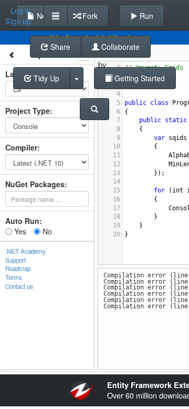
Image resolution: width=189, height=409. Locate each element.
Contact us (19, 286)
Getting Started (138, 78)
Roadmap (17, 268)
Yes (19, 231)
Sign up (18, 21)
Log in (20, 10)
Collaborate (119, 46)
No (46, 231)
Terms (13, 277)
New (43, 15)
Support (15, 260)
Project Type (27, 110)
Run (145, 15)
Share (59, 46)
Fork (89, 15)
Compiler (21, 147)
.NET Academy (25, 251)
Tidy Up (45, 78)
